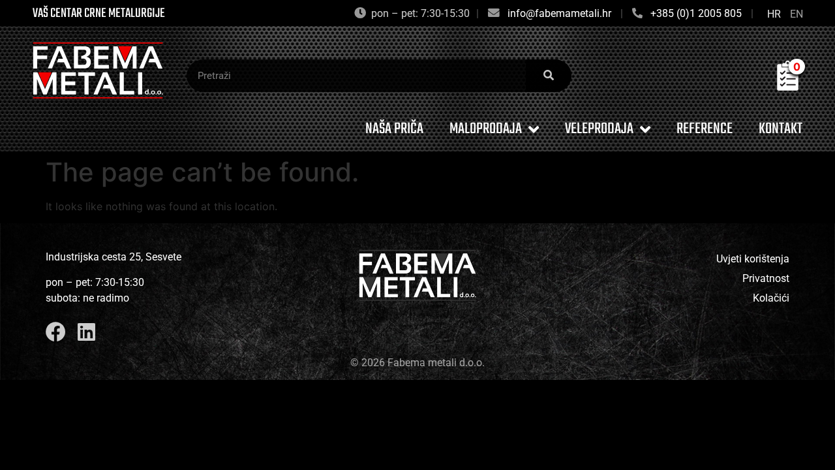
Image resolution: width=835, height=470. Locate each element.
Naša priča (394, 129)
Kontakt (780, 129)
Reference (704, 129)
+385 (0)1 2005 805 (696, 13)
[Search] (548, 75)
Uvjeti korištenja (752, 259)
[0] (787, 86)
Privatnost (765, 278)
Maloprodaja (485, 129)
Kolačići (771, 298)
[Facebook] (56, 332)
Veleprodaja (599, 129)
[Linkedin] (86, 332)
